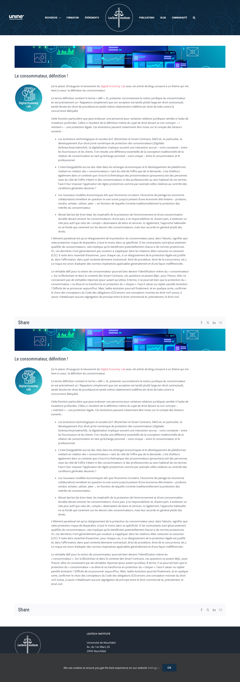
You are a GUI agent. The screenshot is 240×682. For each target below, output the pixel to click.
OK (169, 667)
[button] (186, 17)
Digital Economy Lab (113, 86)
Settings (153, 667)
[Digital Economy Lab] (29, 85)
